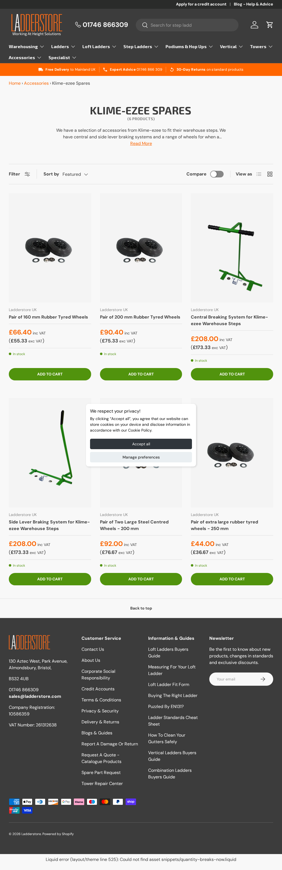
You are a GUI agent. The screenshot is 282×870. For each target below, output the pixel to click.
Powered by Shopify (58, 834)
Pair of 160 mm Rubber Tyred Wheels (48, 317)
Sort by (51, 174)
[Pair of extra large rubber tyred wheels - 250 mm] (232, 452)
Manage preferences (141, 457)
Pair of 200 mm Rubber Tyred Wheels (140, 317)
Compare (196, 174)
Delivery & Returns (100, 722)
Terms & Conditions (101, 700)
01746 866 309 (149, 69)
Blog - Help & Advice (253, 4)
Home (15, 83)
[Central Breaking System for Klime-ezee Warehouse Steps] (232, 248)
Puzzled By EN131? (166, 706)
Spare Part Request (101, 772)
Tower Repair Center (102, 783)
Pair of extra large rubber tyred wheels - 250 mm (224, 525)
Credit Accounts (98, 689)
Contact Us (93, 649)
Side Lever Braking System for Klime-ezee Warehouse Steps (49, 525)
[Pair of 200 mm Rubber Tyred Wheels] (141, 248)
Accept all (141, 443)
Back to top (141, 608)
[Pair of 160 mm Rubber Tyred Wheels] (50, 248)
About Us (91, 660)
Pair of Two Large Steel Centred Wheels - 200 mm (134, 525)
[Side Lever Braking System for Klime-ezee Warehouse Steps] (50, 452)
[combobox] (187, 25)
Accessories (36, 83)
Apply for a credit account (201, 4)
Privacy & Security (100, 711)
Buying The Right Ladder (172, 695)
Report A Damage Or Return (110, 744)
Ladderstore (31, 834)
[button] (270, 25)
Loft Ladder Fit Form (168, 684)
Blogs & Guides (97, 733)
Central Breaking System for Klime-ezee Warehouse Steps (229, 320)
